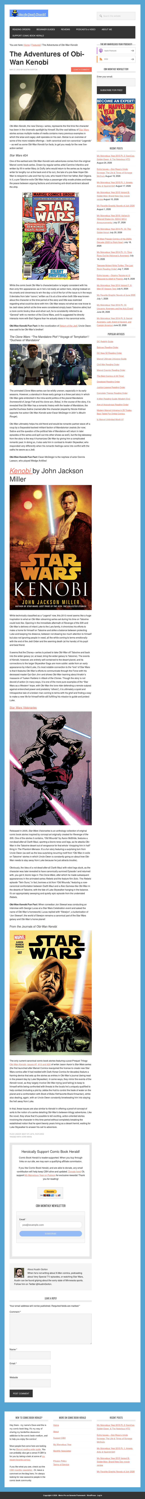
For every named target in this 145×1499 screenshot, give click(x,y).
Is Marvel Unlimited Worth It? (110, 419)
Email (13, 1363)
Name (13, 1349)
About (56, 1431)
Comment (15, 1311)
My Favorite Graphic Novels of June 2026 (116, 294)
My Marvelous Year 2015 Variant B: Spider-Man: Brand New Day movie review (113, 196)
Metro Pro (62, 1495)
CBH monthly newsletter (21, 1469)
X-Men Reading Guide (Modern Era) (113, 398)
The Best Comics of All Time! (110, 375)
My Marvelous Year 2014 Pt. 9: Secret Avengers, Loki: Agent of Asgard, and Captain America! (114, 322)
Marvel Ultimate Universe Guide (111, 358)
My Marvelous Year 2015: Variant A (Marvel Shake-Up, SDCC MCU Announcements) (113, 219)
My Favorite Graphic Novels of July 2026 (116, 205)
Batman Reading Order (107, 347)
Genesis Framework (77, 1495)
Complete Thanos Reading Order (112, 393)
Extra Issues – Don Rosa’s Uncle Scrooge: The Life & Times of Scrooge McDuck (114, 172)
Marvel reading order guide (28, 1449)
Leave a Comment (81, 69)
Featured (39, 1134)
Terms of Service (61, 1464)
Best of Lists (28, 1134)
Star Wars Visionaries (23, 707)
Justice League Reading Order (111, 387)
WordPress (91, 1495)
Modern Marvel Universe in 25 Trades (114, 410)
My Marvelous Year (62, 1444)
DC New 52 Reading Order (109, 352)
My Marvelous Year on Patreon (40, 1175)
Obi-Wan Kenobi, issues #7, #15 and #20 (30, 1064)
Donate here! (74, 1171)
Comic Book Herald (29, 15)
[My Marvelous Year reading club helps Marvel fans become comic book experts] (116, 140)
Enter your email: (105, 76)
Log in (99, 1495)
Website (14, 1377)
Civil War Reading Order (108, 364)
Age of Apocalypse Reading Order (112, 404)
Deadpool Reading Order (108, 381)
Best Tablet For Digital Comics (111, 413)
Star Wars (84, 129)
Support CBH (59, 1437)
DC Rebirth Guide (105, 341)
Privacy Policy (60, 1460)
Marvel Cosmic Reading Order (111, 370)
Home (56, 1424)
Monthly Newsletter (62, 1450)
